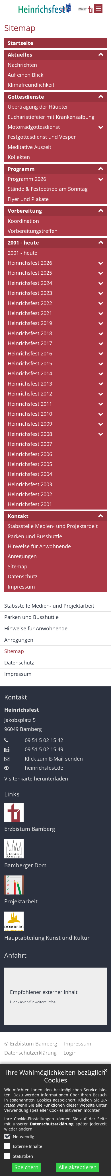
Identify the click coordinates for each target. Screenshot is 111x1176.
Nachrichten (22, 64)
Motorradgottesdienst (34, 126)
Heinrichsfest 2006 (30, 454)
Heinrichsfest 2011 (30, 403)
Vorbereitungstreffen (32, 230)
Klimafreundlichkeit (31, 84)
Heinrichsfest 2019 (30, 323)
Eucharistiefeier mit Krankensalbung (51, 116)
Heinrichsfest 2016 (30, 353)
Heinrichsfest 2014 (30, 373)
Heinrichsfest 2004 (30, 474)
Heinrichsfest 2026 (30, 262)
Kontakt (18, 516)
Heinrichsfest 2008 (30, 433)
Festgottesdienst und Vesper (42, 136)
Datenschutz (22, 576)
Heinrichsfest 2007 (30, 443)
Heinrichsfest (21, 709)
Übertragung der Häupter (38, 106)
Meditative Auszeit (29, 147)
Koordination (23, 221)
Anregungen (22, 556)
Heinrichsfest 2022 (30, 303)
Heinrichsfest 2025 (30, 272)
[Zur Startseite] (55, 8)
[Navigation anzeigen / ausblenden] (98, 8)
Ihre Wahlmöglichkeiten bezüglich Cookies (55, 1076)
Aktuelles (20, 54)
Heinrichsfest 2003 (30, 484)
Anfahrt (15, 955)
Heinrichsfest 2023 (30, 292)
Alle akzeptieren (77, 1167)
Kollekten (19, 157)
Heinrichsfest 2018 (30, 333)
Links (11, 794)
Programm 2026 (27, 178)
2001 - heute (23, 242)
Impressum (21, 586)
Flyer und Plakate (28, 199)
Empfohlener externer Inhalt (43, 992)
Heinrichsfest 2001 (30, 504)
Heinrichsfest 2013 (30, 383)
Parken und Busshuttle (35, 536)
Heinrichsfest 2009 (30, 423)
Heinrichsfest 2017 (30, 343)
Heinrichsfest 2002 (30, 494)
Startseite (20, 43)
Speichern (26, 1167)
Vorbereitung (25, 210)
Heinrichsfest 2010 (30, 413)
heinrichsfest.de (44, 767)
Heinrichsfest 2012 (30, 393)
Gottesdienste (26, 96)
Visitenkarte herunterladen (36, 778)
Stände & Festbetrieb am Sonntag (48, 188)
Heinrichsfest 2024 (30, 282)
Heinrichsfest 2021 (30, 313)
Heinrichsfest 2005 (30, 464)
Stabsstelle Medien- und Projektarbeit (53, 526)
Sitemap (20, 28)
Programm (21, 168)
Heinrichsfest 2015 (30, 363)
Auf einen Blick (25, 74)
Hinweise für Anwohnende (39, 546)
